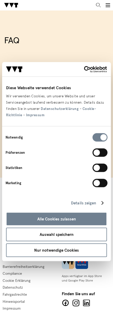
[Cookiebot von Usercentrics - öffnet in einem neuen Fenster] (84, 69)
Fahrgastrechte (15, 294)
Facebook (65, 303)
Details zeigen (83, 203)
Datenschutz (13, 287)
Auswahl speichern (57, 234)
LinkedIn (86, 303)
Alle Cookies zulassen (56, 218)
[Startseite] (11, 5)
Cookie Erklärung (16, 281)
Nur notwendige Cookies (56, 250)
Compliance (12, 274)
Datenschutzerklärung (60, 109)
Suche (98, 5)
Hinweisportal (14, 302)
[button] (107, 5)
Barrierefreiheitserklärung (23, 267)
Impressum (35, 115)
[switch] (100, 152)
